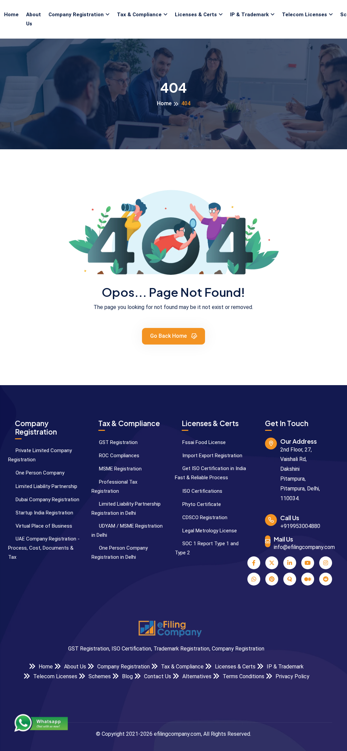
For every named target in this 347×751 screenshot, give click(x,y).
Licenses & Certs (196, 15)
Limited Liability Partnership (45, 486)
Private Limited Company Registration (40, 455)
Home (11, 15)
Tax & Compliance (139, 15)
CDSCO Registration (204, 517)
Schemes (99, 676)
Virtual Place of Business (43, 526)
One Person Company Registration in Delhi (119, 552)
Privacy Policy (291, 676)
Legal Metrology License (209, 531)
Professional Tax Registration (114, 486)
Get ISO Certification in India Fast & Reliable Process (210, 473)
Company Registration (76, 15)
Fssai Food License (203, 442)
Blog (127, 676)
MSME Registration (120, 469)
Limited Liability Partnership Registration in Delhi (126, 508)
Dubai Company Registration (46, 499)
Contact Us (157, 676)
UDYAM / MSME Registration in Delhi (127, 530)
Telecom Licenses (304, 15)
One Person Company (39, 473)
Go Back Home (169, 336)
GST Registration (118, 442)
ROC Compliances (118, 455)
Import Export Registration (211, 455)
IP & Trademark (249, 15)
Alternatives (196, 676)
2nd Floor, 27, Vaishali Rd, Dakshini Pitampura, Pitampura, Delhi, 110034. (300, 474)
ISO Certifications (201, 491)
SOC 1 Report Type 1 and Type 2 (207, 548)
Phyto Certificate (201, 504)
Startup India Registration (43, 513)
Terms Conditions (242, 676)
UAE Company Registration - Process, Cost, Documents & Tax (44, 548)
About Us (33, 19)
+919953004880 (300, 526)
